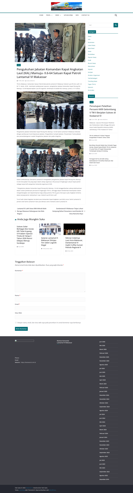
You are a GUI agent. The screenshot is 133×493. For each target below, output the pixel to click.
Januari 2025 (103, 391)
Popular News (92, 57)
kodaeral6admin (31, 80)
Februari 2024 (104, 433)
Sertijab (90, 72)
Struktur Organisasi (94, 75)
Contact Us (85, 15)
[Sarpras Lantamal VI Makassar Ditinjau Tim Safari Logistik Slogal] (50, 225)
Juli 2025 (102, 368)
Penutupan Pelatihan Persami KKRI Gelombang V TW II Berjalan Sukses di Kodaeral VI (103, 110)
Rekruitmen (91, 66)
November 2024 (104, 399)
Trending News (92, 81)
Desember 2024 (104, 395)
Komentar (19, 271)
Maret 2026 (103, 349)
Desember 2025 (104, 357)
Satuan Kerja (68, 15)
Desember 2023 (104, 441)
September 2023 (105, 452)
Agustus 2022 (104, 475)
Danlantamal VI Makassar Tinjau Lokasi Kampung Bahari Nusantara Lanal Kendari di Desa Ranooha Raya (67, 211)
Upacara (90, 87)
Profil (48, 15)
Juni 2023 (102, 464)
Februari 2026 (104, 353)
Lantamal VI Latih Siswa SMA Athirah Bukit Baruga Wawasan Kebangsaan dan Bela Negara (31, 211)
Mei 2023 (102, 468)
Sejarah (90, 69)
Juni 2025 (102, 372)
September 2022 (105, 472)
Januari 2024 (103, 437)
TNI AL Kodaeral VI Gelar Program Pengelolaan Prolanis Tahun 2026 (99, 136)
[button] (51, 15)
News (57, 15)
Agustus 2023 (104, 456)
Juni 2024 (102, 418)
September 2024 (105, 407)
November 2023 (104, 445)
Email (17, 304)
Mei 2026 (102, 345)
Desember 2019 (104, 479)
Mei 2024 (102, 422)
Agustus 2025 (104, 364)
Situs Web (18, 313)
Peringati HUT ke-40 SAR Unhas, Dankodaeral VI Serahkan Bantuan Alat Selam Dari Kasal (101, 160)
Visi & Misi (91, 90)
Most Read (91, 48)
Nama (17, 295)
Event (89, 36)
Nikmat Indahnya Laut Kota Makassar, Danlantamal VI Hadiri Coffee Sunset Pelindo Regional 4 (74, 243)
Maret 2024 (103, 429)
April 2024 (103, 426)
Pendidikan (91, 54)
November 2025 (104, 361)
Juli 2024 (102, 414)
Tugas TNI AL (92, 84)
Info (77, 15)
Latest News (91, 45)
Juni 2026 (102, 342)
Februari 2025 (104, 387)
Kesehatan (91, 42)
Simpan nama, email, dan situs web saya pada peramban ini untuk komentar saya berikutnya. (49, 323)
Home (41, 15)
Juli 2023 (102, 460)
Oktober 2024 (104, 403)
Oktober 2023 (104, 449)
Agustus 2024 (104, 410)
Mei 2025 (102, 376)
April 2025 (103, 380)
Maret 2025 (103, 384)
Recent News (92, 63)
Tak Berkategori (92, 78)
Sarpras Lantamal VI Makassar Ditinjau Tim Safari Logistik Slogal (49, 241)
